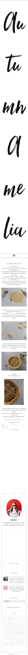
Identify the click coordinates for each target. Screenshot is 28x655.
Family (13, 624)
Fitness (10, 625)
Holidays (16, 425)
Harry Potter (22, 626)
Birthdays (10, 617)
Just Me (12, 630)
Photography (19, 636)
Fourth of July (18, 625)
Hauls (4, 628)
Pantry (11, 636)
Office (23, 635)
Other (22, 419)
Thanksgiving (21, 425)
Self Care (8, 639)
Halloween (16, 627)
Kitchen (15, 630)
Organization (6, 636)
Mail (4, 632)
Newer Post (4, 493)
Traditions (12, 643)
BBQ (20, 615)
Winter (23, 644)
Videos (10, 644)
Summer (11, 641)
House (5, 630)
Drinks (12, 622)
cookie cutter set (12, 313)
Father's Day (6, 625)
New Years (18, 635)
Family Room (18, 623)
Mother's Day (13, 633)
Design (6, 425)
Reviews (14, 638)
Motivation (19, 633)
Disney (5, 622)
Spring (16, 639)
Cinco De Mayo (16, 618)
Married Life (20, 632)
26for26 (5, 615)
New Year (13, 635)
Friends (23, 625)
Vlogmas (16, 644)
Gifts (7, 627)
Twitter (13, 419)
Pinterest (24, 413)
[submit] (24, 566)
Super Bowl (16, 641)
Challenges (18, 617)
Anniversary (10, 615)
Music (23, 633)
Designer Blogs (17, 654)
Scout (21, 638)
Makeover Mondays (10, 632)
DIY (9, 622)
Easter (16, 622)
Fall (9, 425)
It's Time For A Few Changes (17, 585)
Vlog (13, 644)
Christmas (10, 618)
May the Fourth (6, 633)
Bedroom (5, 617)
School (17, 638)
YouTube (11, 645)
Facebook (9, 419)
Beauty (23, 615)
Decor (18, 620)
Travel (16, 643)
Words (5, 646)
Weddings (20, 644)
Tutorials (3, 426)
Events (5, 624)
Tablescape (22, 641)
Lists (18, 630)
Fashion (23, 623)
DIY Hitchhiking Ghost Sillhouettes (16, 576)
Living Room (22, 630)
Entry (20, 622)
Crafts (8, 620)
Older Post (24, 493)
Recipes (10, 638)
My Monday (6, 635)
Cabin (14, 617)
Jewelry (8, 630)
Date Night (13, 620)
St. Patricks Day (21, 639)
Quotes (5, 638)
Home (14, 493)
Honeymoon (22, 628)
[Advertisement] (14, 478)
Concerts (4, 620)
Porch (23, 636)
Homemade (16, 628)
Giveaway (11, 626)
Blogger (20, 607)
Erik (23, 622)
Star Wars (5, 641)
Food (12, 425)
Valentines (5, 644)
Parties (14, 636)
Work (8, 645)
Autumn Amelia (14, 127)
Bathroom (16, 615)
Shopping (12, 639)
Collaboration (22, 618)
